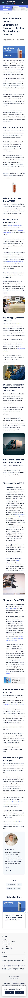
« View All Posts (7, 14)
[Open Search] (22, 2)
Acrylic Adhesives (11, 884)
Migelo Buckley (9, 849)
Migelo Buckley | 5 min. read (13, 39)
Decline (19, 992)
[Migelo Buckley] (11, 839)
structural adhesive (8, 275)
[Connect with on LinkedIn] (7, 871)
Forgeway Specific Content (14, 888)
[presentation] (25, 2)
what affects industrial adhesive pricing (13, 705)
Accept (9, 992)
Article (19, 884)
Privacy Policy (17, 989)
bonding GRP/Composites (14, 225)
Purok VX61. (9, 673)
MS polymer (12, 255)
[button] (25, 912)
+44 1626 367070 (9, 948)
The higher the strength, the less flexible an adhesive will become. (14, 638)
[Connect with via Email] (10, 871)
